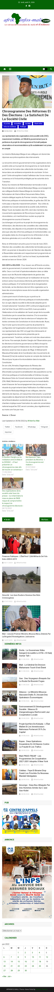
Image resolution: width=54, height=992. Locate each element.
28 (12, 971)
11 (40, 957)
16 (26, 962)
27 (5, 971)
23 (26, 966)
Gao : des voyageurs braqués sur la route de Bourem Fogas (34, 679)
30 (26, 971)
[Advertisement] (27, 49)
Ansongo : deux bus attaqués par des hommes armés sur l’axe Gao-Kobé (34, 788)
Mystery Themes (41, 989)
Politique (23, 127)
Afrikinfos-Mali (22, 131)
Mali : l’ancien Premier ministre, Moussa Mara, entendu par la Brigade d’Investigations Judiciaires (26, 635)
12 (47, 957)
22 (19, 966)
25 (40, 966)
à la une (7, 123)
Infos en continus (10, 127)
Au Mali (28, 123)
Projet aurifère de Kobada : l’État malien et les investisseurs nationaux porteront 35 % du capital (34, 728)
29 (19, 971)
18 (40, 962)
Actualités (17, 123)
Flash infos (38, 123)
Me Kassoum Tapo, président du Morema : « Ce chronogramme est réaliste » (46, 520)
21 (12, 966)
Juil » (9, 976)
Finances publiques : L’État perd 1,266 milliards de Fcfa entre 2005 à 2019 (24, 557)
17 (33, 962)
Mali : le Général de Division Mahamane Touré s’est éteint (32, 666)
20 (5, 966)
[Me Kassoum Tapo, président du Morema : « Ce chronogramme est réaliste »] (36, 450)
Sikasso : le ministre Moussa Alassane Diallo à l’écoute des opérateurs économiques (33, 695)
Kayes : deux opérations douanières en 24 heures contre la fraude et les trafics (34, 744)
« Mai (4, 976)
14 (12, 962)
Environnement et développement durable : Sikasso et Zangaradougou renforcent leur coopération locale (34, 710)
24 (33, 966)
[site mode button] (45, 69)
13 (5, 962)
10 (33, 957)
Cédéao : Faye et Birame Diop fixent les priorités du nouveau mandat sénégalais (34, 773)
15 (19, 962)
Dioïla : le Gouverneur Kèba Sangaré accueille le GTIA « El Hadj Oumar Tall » (35, 653)
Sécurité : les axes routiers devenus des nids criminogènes (21, 596)
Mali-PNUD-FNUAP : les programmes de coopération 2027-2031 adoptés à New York (33, 759)
